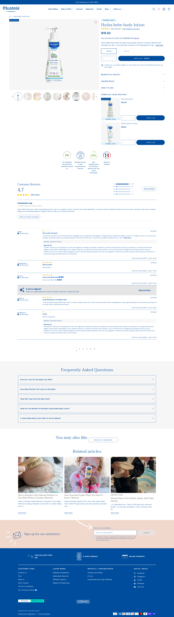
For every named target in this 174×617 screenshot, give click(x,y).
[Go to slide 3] (37, 96)
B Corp (90, 576)
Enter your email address (102, 528)
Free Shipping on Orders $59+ (87, 2)
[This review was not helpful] (153, 258)
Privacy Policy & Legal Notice (26, 614)
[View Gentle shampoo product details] (110, 109)
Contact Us (22, 573)
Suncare (79, 9)
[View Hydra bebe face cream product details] (110, 133)
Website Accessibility (61, 573)
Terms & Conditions (25, 586)
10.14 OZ (108, 51)
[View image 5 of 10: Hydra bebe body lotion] (57, 96)
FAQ (19, 576)
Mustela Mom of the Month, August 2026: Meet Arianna (132, 499)
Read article (22, 513)
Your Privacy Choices (26, 590)
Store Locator (23, 583)
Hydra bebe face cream (129, 123)
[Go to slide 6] (66, 96)
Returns (21, 579)
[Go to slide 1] (18, 96)
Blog (107, 9)
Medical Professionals (61, 583)
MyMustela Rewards (60, 576)
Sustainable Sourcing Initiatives (100, 579)
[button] (11, 9)
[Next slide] (96, 96)
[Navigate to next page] (87, 350)
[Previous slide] (12, 96)
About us (117, 9)
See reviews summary (131, 29)
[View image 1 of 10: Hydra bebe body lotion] (18, 96)
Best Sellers (53, 9)
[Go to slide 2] (27, 96)
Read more (159, 45)
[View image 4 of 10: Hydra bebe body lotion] (47, 96)
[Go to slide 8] (86, 96)
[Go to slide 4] (47, 96)
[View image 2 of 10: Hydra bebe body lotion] (28, 96)
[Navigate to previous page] (87, 347)
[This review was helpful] (149, 258)
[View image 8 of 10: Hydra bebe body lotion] (86, 96)
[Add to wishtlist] (96, 22)
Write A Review (149, 189)
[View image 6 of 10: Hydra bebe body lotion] (66, 96)
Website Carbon (37, 601)
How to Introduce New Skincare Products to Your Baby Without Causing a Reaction (37, 496)
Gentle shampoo (127, 99)
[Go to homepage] (10, 16)
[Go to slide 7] (76, 96)
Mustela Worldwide (95, 573)
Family (99, 9)
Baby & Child (66, 9)
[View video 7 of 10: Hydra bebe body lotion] (76, 96)
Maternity (90, 9)
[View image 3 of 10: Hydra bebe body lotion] (37, 96)
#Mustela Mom (117, 495)
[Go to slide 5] (57, 96)
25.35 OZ (126, 51)
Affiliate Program (59, 579)
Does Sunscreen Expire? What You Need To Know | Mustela (83, 496)
